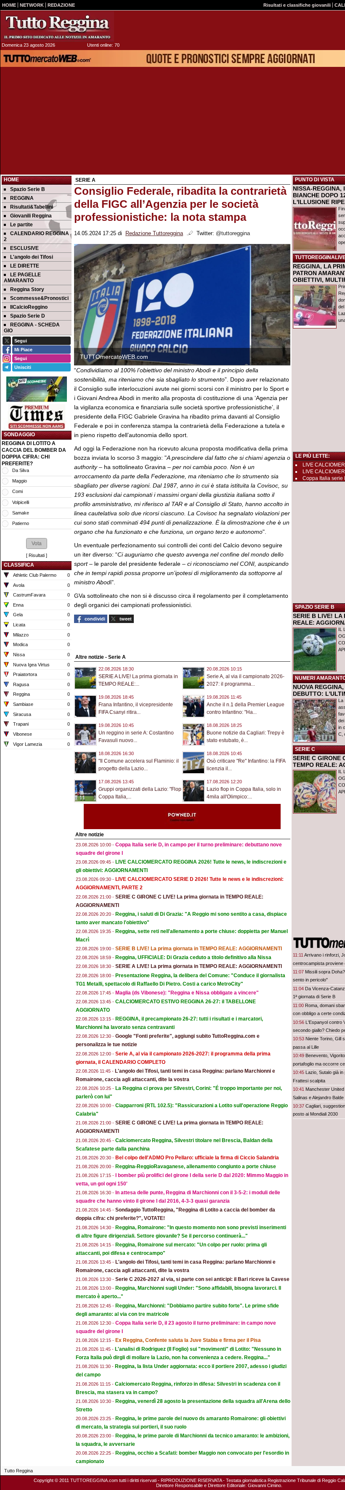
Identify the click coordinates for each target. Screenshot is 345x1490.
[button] (36, 543)
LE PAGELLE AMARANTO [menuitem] (22, 278)
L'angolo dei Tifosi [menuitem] (31, 257)
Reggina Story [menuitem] (27, 289)
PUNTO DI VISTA (314, 180)
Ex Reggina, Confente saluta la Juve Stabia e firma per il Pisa (188, 1340)
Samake (20, 512)
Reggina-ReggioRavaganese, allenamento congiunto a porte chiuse (195, 1166)
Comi (17, 491)
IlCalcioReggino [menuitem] (29, 307)
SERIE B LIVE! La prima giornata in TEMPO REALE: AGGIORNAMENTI (198, 949)
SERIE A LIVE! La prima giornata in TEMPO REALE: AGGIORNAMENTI (198, 966)
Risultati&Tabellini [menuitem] (31, 207)
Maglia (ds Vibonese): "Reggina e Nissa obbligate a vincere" (187, 993)
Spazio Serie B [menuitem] (27, 189)
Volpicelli (20, 502)
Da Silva (20, 470)
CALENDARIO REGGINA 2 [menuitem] (36, 236)
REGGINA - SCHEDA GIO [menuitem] (32, 328)
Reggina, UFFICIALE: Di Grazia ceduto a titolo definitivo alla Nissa (193, 957)
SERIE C (305, 749)
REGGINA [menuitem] (22, 198)
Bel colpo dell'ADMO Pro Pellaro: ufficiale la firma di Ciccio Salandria (197, 1158)
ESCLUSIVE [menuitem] (24, 248)
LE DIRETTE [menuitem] (24, 266)
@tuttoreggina (233, 233)
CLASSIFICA (19, 565)
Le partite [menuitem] (21, 225)
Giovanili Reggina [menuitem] (31, 216)
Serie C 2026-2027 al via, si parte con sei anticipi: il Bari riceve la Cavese (202, 1279)
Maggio (19, 480)
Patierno (20, 523)
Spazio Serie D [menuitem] (27, 316)
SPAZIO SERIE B (314, 607)
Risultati (37, 555)
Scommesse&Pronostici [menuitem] (39, 298)
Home (11, 180)
